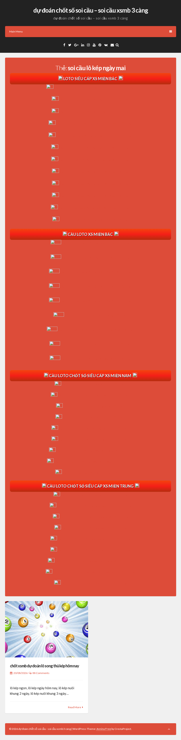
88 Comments (40, 673)
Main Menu (16, 31)
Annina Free (103, 729)
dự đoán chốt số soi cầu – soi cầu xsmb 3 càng (90, 10)
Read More (74, 707)
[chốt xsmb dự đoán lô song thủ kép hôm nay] (46, 629)
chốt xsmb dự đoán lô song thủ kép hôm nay (44, 665)
